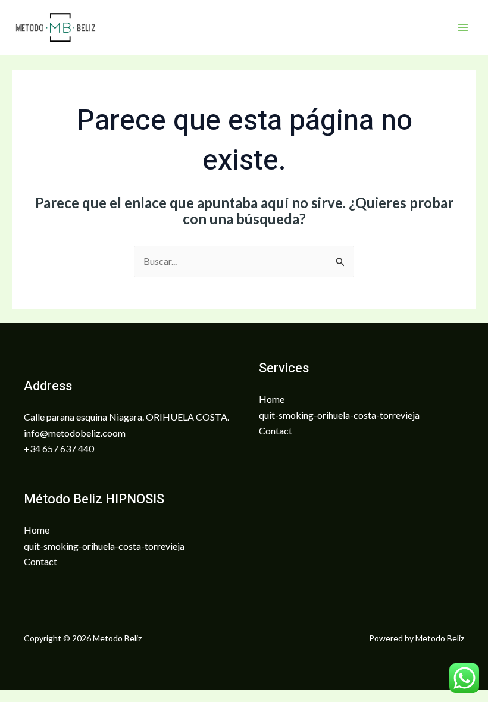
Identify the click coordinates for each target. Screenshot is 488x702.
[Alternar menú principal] (463, 27)
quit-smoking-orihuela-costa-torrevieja (339, 415)
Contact (275, 430)
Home (271, 399)
